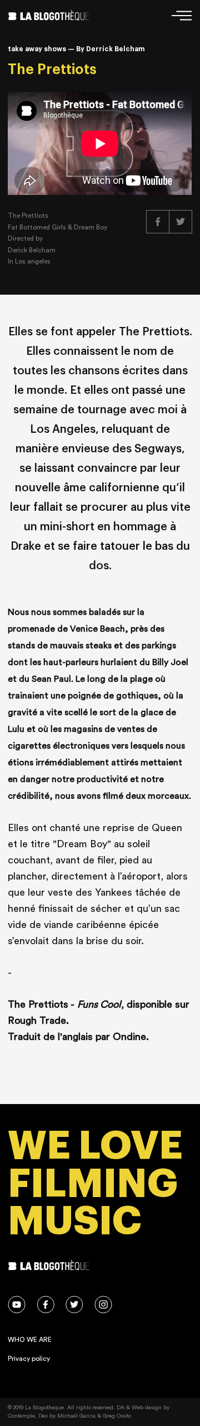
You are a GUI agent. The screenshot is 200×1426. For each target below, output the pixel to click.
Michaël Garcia (76, 1416)
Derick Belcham (32, 250)
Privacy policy (29, 1358)
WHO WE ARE (30, 1339)
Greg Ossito (117, 1416)
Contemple (21, 1416)
